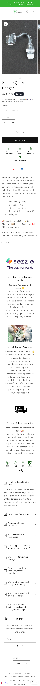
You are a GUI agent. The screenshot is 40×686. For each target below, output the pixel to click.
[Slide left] (15, 78)
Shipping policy (28, 680)
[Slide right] (25, 78)
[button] (5, 12)
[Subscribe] (33, 639)
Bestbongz (18, 673)
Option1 (5, 105)
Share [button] (6, 242)
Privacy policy (30, 676)
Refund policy (18, 676)
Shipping (5, 101)
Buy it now (20, 140)
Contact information (21, 684)
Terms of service (14, 680)
